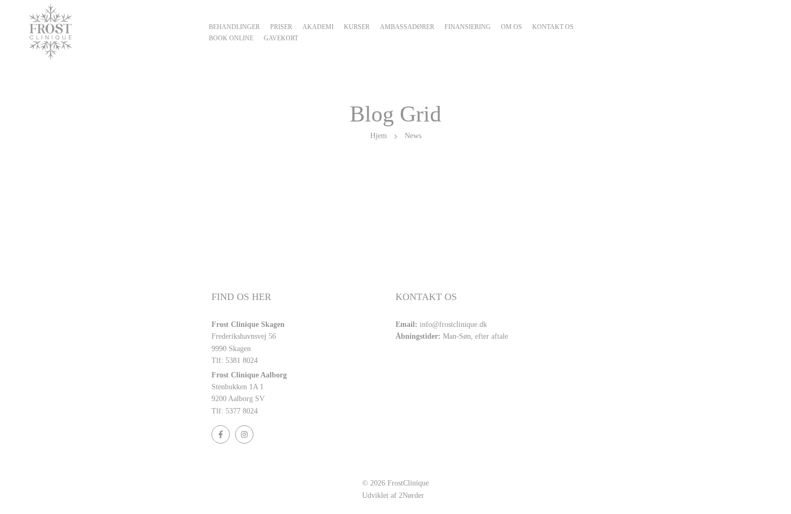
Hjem (378, 136)
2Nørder (411, 495)
